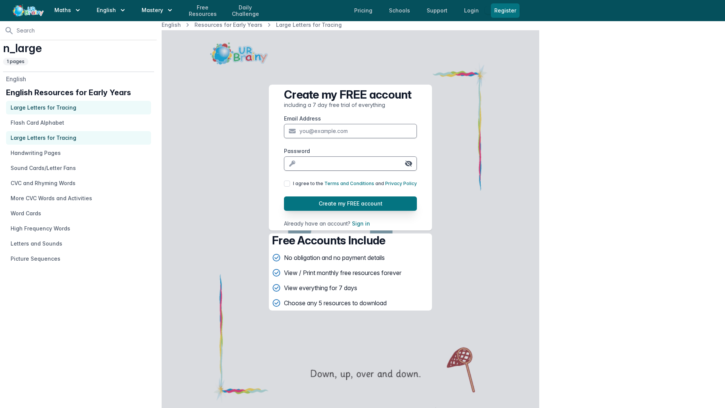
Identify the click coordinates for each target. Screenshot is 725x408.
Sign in (361, 223)
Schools (400, 10)
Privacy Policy (401, 183)
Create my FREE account (351, 203)
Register (505, 10)
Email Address (302, 118)
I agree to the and (355, 183)
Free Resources (203, 10)
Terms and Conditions (349, 183)
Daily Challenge (245, 10)
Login (472, 10)
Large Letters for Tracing (309, 25)
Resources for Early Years (228, 25)
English (171, 25)
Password (297, 151)
